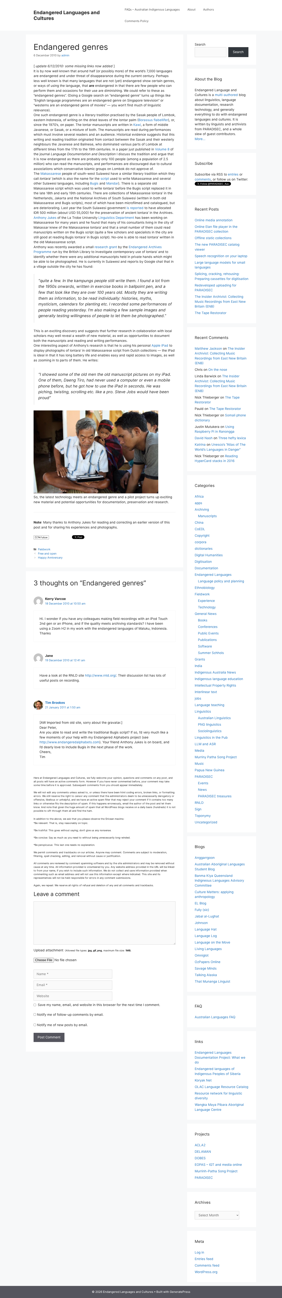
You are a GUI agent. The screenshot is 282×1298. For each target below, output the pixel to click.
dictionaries (204, 549)
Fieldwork (44, 549)
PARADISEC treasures (215, 796)
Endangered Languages (213, 575)
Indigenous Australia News (215, 672)
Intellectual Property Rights (215, 685)
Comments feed (207, 1265)
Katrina (200, 444)
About (191, 9)
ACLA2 (200, 1145)
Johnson (201, 923)
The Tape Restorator (210, 313)
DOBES (200, 1158)
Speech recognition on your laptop (221, 256)
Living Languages (208, 949)
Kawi (137, 125)
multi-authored (226, 95)
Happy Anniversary (50, 557)
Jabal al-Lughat (207, 916)
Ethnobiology (205, 588)
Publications (207, 640)
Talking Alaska (206, 975)
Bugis (94, 183)
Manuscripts (207, 516)
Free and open (47, 553)
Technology (207, 607)
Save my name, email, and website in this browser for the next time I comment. (99, 1005)
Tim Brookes (55, 703)
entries (233, 174)
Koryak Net (203, 1080)
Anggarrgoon (205, 858)
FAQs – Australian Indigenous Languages (152, 9)
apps (198, 503)
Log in (199, 1252)
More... (200, 139)
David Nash (204, 438)
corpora (200, 542)
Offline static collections (213, 238)
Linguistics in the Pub (211, 737)
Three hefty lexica (232, 438)
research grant (106, 247)
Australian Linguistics (214, 718)
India (198, 666)
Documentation (206, 568)
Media (199, 750)
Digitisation (203, 562)
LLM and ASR (205, 744)
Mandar (112, 183)
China (199, 522)
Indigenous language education (219, 679)
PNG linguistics (209, 724)
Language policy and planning (221, 581)
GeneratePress (180, 1292)
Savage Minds (206, 968)
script (105, 179)
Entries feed (204, 1259)
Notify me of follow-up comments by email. (70, 1015)
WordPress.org (206, 1272)
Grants (200, 659)
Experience (206, 601)
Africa (199, 496)
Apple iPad (160, 345)
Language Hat (206, 929)
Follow (44, 537)
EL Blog (200, 903)
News (202, 790)
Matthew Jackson (208, 348)
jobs (198, 698)
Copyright (202, 535)
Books (202, 620)
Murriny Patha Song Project (216, 757)
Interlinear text (206, 692)
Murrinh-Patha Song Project (216, 1171)
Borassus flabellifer (153, 120)
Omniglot (202, 955)
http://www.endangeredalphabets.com (69, 742)
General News (206, 614)
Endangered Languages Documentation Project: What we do (220, 1057)
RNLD (199, 803)
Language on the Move (212, 942)
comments (203, 179)
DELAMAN (203, 1152)
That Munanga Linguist (212, 981)
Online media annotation (214, 220)
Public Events (208, 633)
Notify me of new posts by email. (62, 1025)
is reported (135, 208)
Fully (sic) (202, 910)
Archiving (202, 509)
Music (199, 764)
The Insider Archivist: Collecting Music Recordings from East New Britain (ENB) (220, 301)
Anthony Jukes (45, 218)
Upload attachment (82, 950)
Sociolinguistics (210, 731)
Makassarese (50, 174)
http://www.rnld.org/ (100, 675)
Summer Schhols (211, 653)
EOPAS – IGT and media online (218, 1165)
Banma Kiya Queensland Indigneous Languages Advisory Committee (219, 880)
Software (205, 646)
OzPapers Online (207, 962)
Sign (198, 809)
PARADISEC (204, 777)
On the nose (217, 370)
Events (203, 783)
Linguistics (203, 711)
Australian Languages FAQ (215, 1017)
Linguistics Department (116, 218)
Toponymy (203, 816)
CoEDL (200, 529)
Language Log (206, 936)
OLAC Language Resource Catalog (221, 1087)
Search (200, 44)
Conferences (208, 627)
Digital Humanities (209, 555)
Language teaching (209, 705)
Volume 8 (162, 149)
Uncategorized (206, 822)
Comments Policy (136, 21)
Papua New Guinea (209, 770)
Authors (208, 9)
